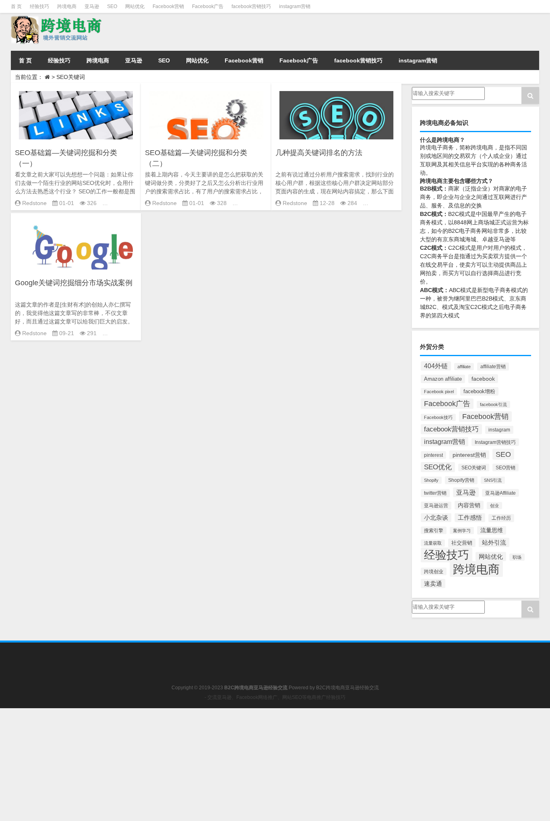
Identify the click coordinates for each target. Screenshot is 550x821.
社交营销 (461, 543)
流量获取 (433, 543)
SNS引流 (493, 480)
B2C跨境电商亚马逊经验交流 (347, 687)
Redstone (34, 203)
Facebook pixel (439, 391)
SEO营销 (505, 467)
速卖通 (433, 583)
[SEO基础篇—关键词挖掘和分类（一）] (76, 115)
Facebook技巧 (438, 417)
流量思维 (491, 530)
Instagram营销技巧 (495, 442)
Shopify (431, 480)
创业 (494, 505)
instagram (499, 430)
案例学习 (462, 530)
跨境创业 (433, 571)
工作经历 (501, 518)
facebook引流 (493, 404)
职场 (517, 557)
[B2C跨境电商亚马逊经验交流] (93, 30)
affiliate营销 (493, 366)
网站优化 (135, 6)
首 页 (16, 6)
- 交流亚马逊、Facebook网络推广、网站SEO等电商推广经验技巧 (275, 697)
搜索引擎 (433, 530)
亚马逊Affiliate (500, 493)
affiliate (464, 366)
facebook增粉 (479, 391)
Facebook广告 (207, 6)
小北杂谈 (436, 517)
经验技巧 (39, 6)
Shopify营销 (461, 480)
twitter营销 (435, 493)
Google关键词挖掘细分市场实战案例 (73, 283)
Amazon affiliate (443, 379)
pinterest (433, 455)
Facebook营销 (168, 6)
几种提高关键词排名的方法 (318, 153)
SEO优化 (438, 467)
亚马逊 (92, 6)
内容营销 (469, 505)
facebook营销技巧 (251, 6)
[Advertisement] (241, 764)
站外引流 (494, 542)
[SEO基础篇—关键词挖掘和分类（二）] (206, 115)
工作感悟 (470, 517)
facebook (483, 378)
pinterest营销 (469, 455)
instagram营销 (294, 6)
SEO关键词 (473, 467)
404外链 (436, 366)
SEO (112, 6)
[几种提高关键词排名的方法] (336, 115)
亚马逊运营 (436, 505)
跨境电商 (67, 6)
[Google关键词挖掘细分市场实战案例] (76, 245)
